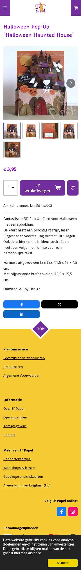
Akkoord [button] (63, 563)
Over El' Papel (14, 409)
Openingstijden (15, 417)
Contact (9, 435)
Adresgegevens (15, 426)
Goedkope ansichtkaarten (23, 477)
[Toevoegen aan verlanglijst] (73, 188)
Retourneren (13, 367)
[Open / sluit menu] (5, 8)
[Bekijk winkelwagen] (76, 8)
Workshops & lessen (19, 468)
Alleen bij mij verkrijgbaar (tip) (26, 485)
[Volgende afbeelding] (70, 83)
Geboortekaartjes (17, 459)
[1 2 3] (10, 188)
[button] (12, 130)
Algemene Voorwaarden (21, 376)
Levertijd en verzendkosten (24, 358)
